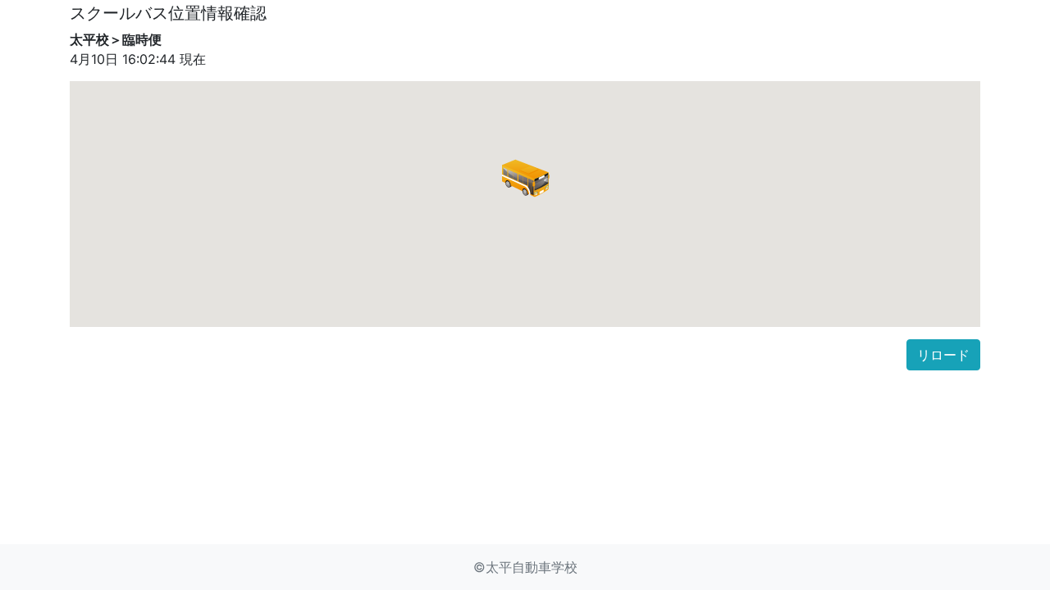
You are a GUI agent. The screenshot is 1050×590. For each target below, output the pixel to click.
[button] (525, 178)
